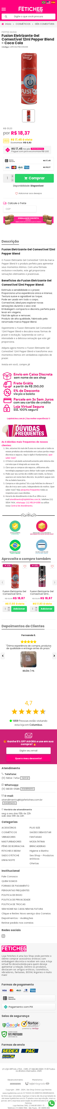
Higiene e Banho (39, 850)
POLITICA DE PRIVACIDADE (16, 899)
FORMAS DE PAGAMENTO (15, 885)
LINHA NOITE (8, 860)
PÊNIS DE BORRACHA (13, 846)
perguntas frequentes (30, 490)
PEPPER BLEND (9, 32)
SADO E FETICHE (10, 855)
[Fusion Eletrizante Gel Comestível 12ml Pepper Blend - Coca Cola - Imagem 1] (28, 115)
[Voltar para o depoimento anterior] (3, 656)
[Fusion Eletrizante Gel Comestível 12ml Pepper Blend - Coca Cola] (15, 588)
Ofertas (34, 863)
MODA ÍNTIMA (37, 841)
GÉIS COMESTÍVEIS (44, 24)
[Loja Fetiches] (30, 9)
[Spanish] (53, 2)
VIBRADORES (9, 837)
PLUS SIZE (35, 827)
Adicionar (19, 608)
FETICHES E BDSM (11, 850)
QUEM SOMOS (9, 881)
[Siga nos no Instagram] (3, 936)
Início (8, 24)
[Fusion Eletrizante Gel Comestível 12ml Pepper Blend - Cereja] (42, 588)
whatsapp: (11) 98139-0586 (28, 503)
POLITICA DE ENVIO (12, 895)
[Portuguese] (44, 2)
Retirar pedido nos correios (17, 922)
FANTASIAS (36, 837)
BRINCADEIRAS (38, 846)
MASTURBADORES (11, 841)
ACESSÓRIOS (9, 827)
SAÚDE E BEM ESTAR (40, 832)
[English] (49, 2)
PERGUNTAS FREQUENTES (15, 890)
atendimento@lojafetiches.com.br (25, 499)
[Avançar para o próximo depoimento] (54, 656)
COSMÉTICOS (23, 24)
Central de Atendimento (21, 506)
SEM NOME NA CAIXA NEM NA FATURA (22, 908)
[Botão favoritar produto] (25, 566)
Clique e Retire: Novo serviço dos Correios (26, 913)
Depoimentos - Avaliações (17, 918)
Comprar (37, 178)
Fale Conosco (10, 876)
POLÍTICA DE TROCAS (13, 904)
